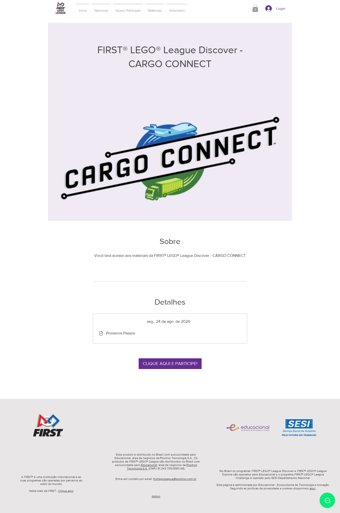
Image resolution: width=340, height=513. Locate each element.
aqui (312, 488)
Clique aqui (65, 491)
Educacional (149, 465)
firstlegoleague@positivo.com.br (174, 479)
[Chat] (327, 500)
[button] (128, 8)
